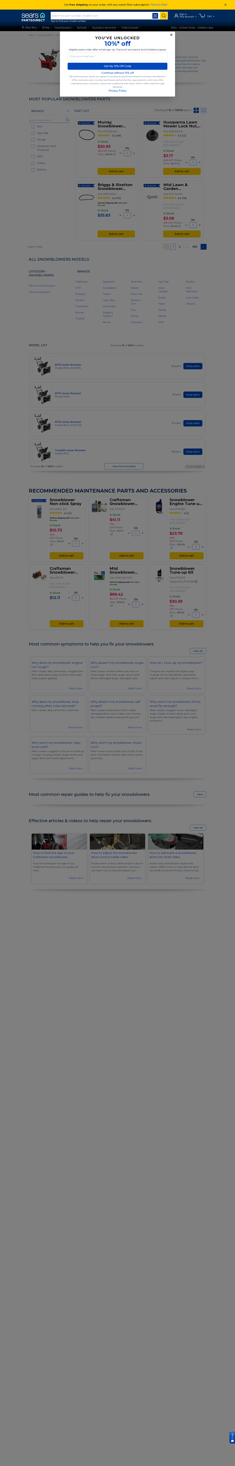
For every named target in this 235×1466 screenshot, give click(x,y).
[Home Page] (35, 17)
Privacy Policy (117, 90)
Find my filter (158, 4)
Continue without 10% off (117, 72)
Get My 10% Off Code (117, 66)
